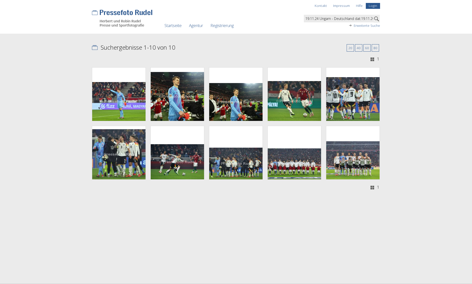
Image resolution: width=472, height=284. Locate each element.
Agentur (196, 25)
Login (373, 5)
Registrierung (222, 25)
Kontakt (321, 5)
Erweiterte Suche (367, 25)
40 (359, 47)
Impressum (341, 5)
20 (350, 47)
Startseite (173, 25)
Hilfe (359, 5)
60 (367, 47)
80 (375, 47)
